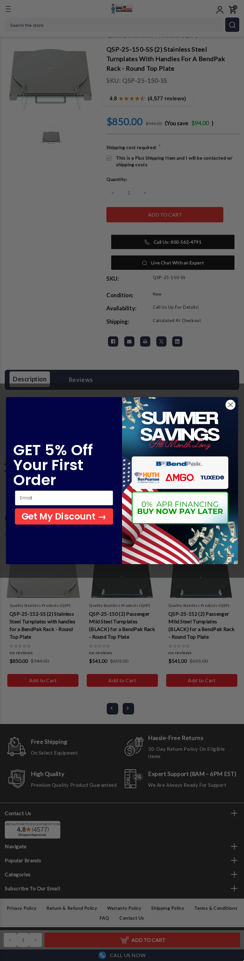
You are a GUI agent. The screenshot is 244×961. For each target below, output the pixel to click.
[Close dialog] (230, 404)
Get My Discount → (64, 516)
